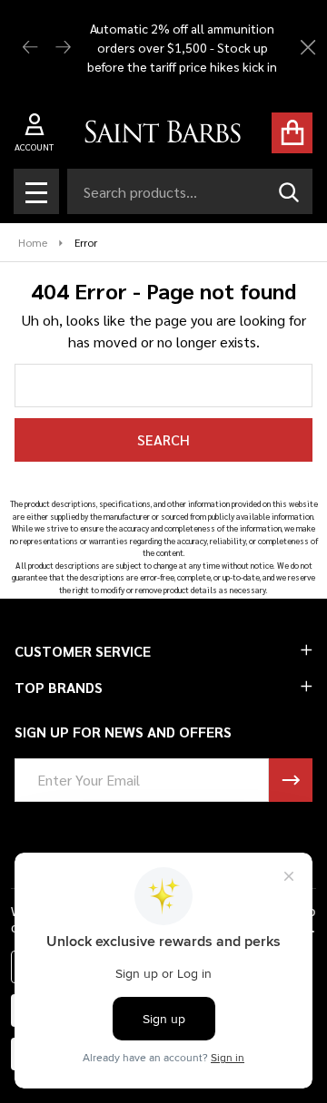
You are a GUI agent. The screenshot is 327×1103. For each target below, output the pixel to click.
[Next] (63, 48)
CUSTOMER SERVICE (83, 650)
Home (32, 242)
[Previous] (31, 48)
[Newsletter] (290, 780)
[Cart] (292, 132)
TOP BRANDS (59, 687)
